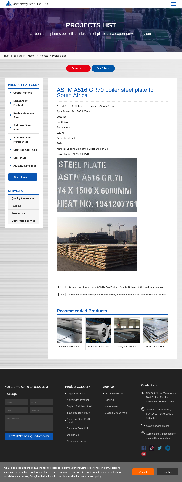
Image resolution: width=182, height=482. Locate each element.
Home (31, 55)
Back (6, 55)
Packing (109, 399)
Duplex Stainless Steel (23, 115)
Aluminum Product (24, 165)
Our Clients (103, 68)
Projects (43, 55)
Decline (168, 471)
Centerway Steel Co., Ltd (30, 4)
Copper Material (23, 92)
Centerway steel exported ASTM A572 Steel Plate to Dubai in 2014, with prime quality (117, 286)
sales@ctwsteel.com (157, 425)
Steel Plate (19, 157)
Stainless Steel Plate (22, 127)
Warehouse (111, 406)
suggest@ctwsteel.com (159, 437)
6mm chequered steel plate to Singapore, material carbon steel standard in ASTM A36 (117, 294)
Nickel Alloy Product (20, 102)
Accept (143, 471)
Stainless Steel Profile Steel (22, 139)
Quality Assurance (115, 393)
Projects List (59, 55)
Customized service (116, 412)
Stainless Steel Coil (25, 149)
